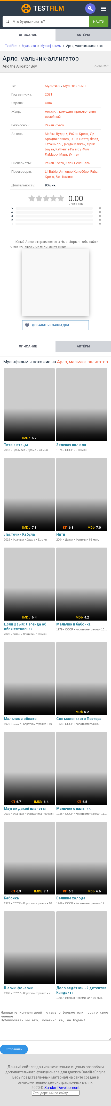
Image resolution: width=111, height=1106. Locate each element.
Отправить (14, 1049)
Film (48, 8)
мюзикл (51, 111)
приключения (85, 111)
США (48, 103)
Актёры (83, 35)
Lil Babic (51, 171)
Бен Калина (65, 177)
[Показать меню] (103, 8)
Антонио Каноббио (74, 171)
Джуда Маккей (73, 144)
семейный (53, 117)
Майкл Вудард (56, 134)
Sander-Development (62, 1088)
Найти (98, 22)
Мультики (52, 86)
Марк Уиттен (69, 154)
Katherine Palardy (68, 149)
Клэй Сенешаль (78, 163)
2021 (48, 94)
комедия (66, 111)
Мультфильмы (74, 86)
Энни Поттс (79, 139)
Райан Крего (54, 125)
